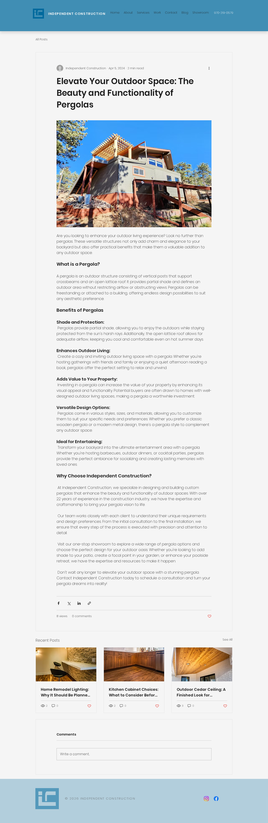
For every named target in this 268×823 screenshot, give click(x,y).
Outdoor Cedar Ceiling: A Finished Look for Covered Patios (201, 692)
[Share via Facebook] (59, 603)
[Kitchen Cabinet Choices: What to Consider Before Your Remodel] (134, 664)
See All (227, 639)
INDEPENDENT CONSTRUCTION (76, 13)
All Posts (42, 39)
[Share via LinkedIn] (79, 603)
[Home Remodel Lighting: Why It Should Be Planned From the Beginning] (66, 664)
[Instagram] (206, 798)
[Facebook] (216, 798)
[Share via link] (89, 603)
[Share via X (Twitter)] (69, 603)
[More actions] (208, 68)
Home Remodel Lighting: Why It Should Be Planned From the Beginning (65, 692)
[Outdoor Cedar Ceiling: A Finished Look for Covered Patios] (202, 664)
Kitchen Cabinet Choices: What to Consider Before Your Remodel (133, 692)
